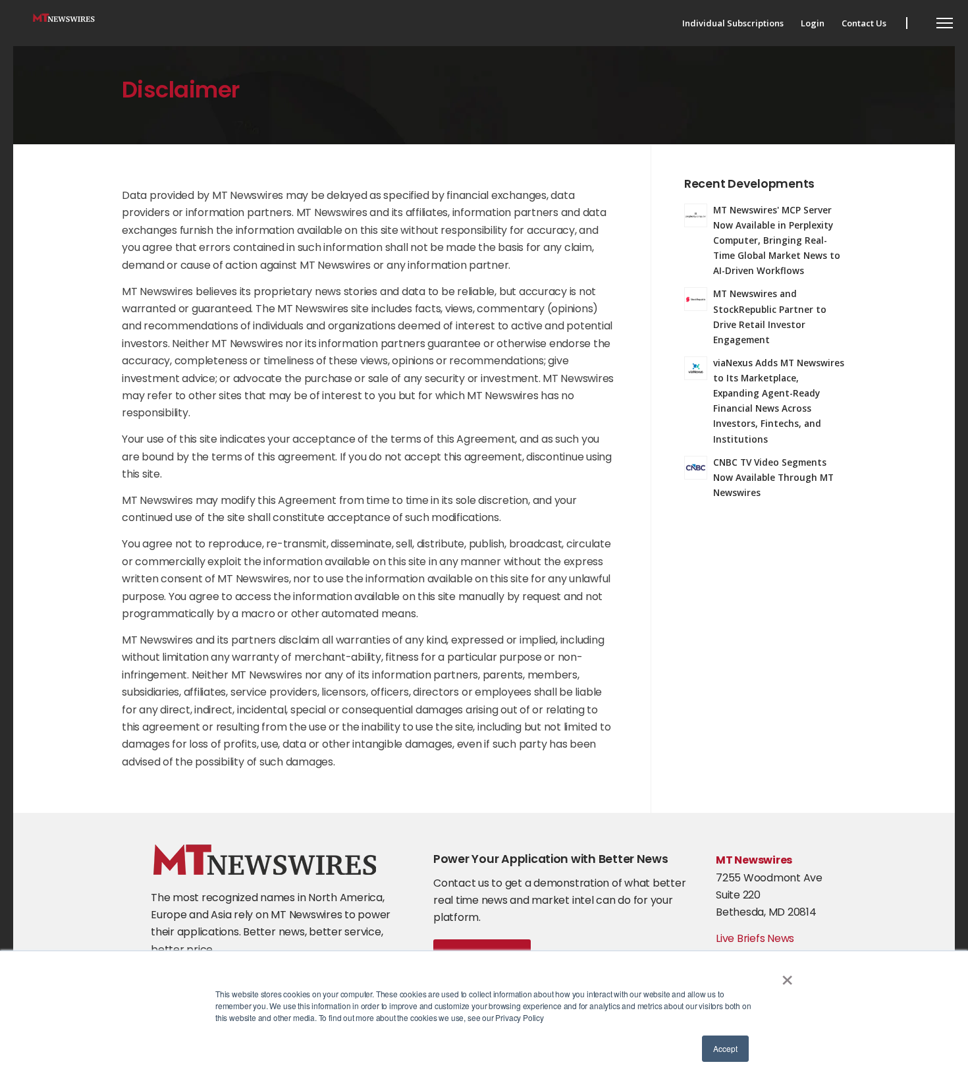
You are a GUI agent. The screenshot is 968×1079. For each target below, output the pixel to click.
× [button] (787, 976)
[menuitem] (733, 23)
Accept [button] (725, 1048)
